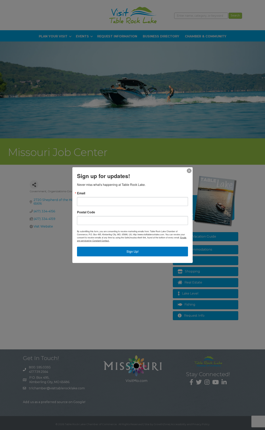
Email (81, 193)
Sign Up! (132, 251)
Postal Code (86, 212)
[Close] (189, 170)
